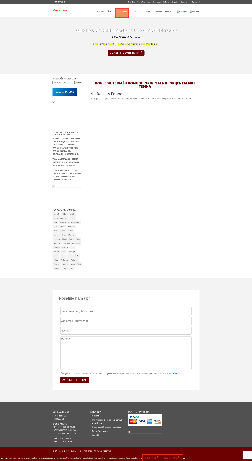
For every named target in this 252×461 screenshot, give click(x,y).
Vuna (73, 264)
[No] (184, 458)
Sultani (70, 256)
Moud (64, 239)
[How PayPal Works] (64, 95)
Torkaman (64, 260)
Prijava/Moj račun (143, 2)
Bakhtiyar (63, 218)
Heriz (55, 231)
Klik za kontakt (64, 438)
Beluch (72, 218)
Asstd (56, 218)
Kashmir (57, 235)
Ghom (63, 226)
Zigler (65, 268)
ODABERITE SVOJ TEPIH (124, 53)
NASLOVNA (122, 11)
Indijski (62, 231)
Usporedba (157, 2)
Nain (78, 239)
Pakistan (67, 243)
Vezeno (65, 264)
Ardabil (72, 214)
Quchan (56, 251)
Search (78, 82)
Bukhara (63, 222)
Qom (72, 247)
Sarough (72, 251)
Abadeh (56, 214)
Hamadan (71, 226)
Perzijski (57, 247)
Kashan (70, 231)
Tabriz (56, 260)
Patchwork (76, 243)
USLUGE (147, 12)
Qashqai (65, 247)
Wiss (79, 264)
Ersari (56, 226)
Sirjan (63, 256)
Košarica (166, 2)
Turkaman (74, 260)
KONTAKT (169, 12)
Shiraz (56, 256)
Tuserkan (57, 264)
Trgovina (131, 2)
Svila (77, 256)
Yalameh (57, 268)
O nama (95, 416)
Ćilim (71, 268)
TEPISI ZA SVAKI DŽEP (101, 12)
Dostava (184, 2)
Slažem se (150, 457)
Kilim (64, 235)
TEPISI (135, 12)
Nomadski (57, 243)
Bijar (55, 222)
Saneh (64, 251)
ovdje (175, 373)
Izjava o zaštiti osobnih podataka (106, 427)
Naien (71, 239)
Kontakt (95, 435)
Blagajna (175, 2)
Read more (170, 457)
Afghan (64, 214)
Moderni (57, 239)
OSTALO (158, 12)
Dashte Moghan (74, 222)
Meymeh (71, 235)
